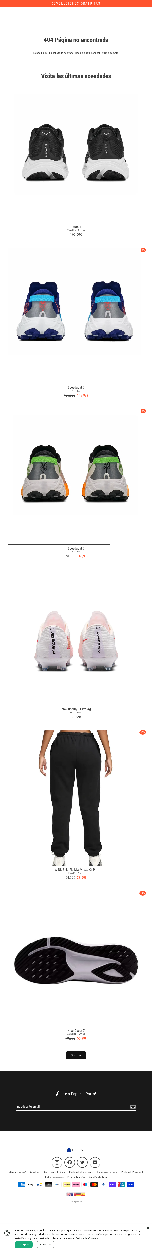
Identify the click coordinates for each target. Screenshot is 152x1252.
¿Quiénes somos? (17, 1172)
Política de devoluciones (81, 1172)
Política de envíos (76, 1177)
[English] (68, 1194)
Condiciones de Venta (54, 1172)
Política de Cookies (87, 1238)
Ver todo (76, 1055)
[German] (78, 1194)
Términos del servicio (107, 1172)
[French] (73, 1194)
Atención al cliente (98, 1177)
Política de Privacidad (132, 1172)
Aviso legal (35, 1172)
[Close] (148, 1228)
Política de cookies (54, 1177)
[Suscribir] (132, 1107)
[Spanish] (83, 1194)
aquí (88, 52)
